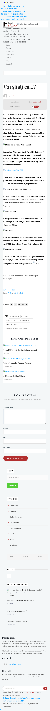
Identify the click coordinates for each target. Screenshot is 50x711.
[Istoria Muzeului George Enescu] (16, 359)
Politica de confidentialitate (14, 698)
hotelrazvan (14, 96)
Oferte (8, 57)
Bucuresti (14, 316)
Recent (25, 557)
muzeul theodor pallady (17, 329)
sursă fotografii (9, 289)
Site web (6, 447)
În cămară (14, 545)
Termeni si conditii (12, 701)
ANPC (22, 701)
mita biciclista (13, 325)
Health (12, 534)
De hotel (13, 511)
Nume (6, 428)
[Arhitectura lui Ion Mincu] (14, 372)
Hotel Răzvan (15, 664)
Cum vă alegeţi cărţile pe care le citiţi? (29, 590)
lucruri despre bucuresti (18, 321)
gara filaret (26, 316)
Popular (13, 557)
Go (45, 689)
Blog (7, 61)
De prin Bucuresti (36, 102)
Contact (9, 64)
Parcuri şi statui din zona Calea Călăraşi (20, 600)
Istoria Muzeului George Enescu (17, 363)
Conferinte (10, 54)
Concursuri (14, 506)
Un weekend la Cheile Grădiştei (17, 622)
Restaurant (10, 51)
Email (6, 438)
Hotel (12, 539)
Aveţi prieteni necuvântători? (17, 611)
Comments (39, 557)
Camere (9, 48)
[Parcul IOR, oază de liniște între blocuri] (19, 346)
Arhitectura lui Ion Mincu (14, 376)
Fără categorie (15, 528)
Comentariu (8, 407)
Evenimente (14, 523)
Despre (8, 45)
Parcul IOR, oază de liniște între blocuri (20, 350)
